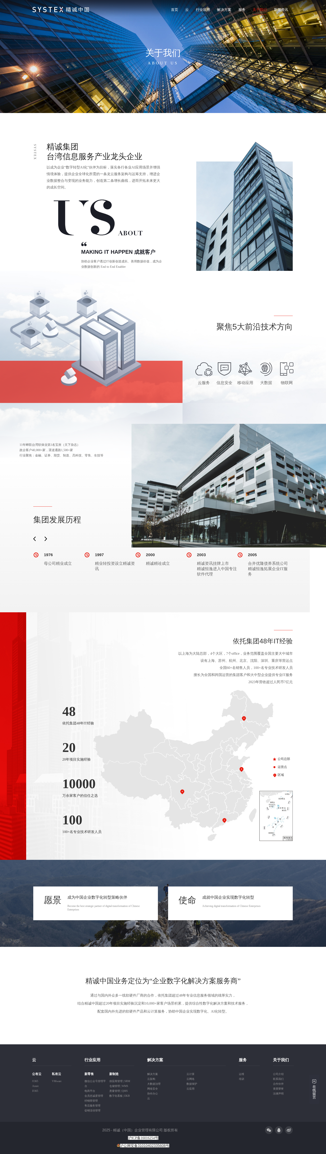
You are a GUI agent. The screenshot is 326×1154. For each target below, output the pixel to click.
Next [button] (45, 539)
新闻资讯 (281, 10)
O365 (35, 1081)
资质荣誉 (278, 1088)
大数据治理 (154, 1083)
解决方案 (224, 10)
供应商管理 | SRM (119, 1081)
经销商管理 (91, 1100)
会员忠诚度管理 (93, 1095)
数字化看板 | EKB (119, 1095)
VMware (56, 1081)
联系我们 (278, 1079)
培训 (241, 1079)
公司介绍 (278, 1074)
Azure (35, 1086)
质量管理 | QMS (118, 1091)
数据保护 (192, 1083)
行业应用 (203, 10)
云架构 (151, 1079)
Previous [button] (34, 539)
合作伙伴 (278, 1083)
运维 (241, 1074)
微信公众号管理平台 (95, 1084)
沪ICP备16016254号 (143, 1138)
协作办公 (152, 1093)
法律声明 (278, 1093)
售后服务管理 (92, 1105)
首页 (174, 10)
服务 (241, 10)
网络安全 (152, 1088)
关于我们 (260, 10)
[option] (58, 559)
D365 (35, 1091)
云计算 (190, 1074)
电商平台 (89, 1091)
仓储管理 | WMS (118, 1086)
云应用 (190, 1088)
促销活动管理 (92, 1110)
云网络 (190, 1079)
